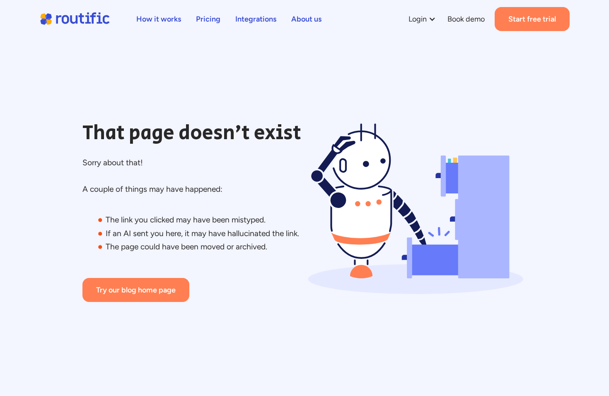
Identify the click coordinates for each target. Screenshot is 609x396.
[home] (74, 19)
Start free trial (532, 19)
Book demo (466, 19)
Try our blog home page (136, 290)
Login (417, 19)
